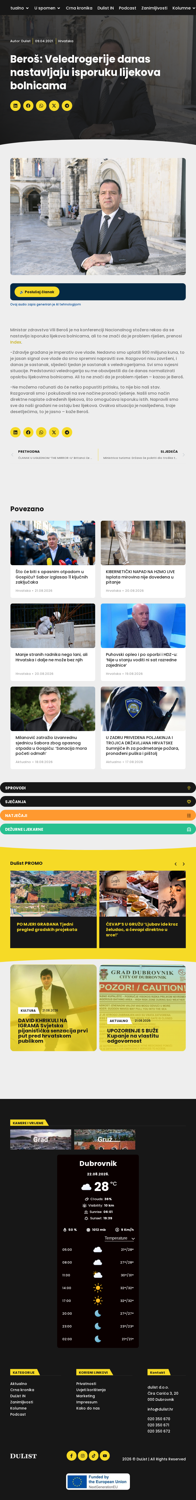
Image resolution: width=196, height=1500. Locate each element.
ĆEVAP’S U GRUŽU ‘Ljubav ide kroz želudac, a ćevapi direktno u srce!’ (55, 929)
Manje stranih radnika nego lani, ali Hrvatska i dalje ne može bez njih (52, 657)
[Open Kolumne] (194, 8)
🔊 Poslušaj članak (37, 292)
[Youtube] (104, 1455)
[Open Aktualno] (27, 8)
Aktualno (23, 761)
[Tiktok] (94, 1455)
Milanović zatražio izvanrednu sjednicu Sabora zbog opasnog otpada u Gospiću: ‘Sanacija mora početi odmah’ (51, 745)
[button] (15, 105)
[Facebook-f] (71, 1455)
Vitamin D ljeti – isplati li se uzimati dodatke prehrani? (137, 927)
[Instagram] (83, 1455)
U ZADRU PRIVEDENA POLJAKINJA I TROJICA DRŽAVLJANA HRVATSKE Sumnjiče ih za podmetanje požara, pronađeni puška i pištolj (142, 745)
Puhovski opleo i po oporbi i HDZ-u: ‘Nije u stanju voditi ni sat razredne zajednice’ (141, 660)
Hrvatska (65, 41)
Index (15, 342)
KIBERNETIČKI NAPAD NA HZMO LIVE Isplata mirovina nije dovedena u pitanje (140, 577)
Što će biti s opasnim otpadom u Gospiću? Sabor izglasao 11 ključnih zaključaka (52, 577)
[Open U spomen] (59, 8)
